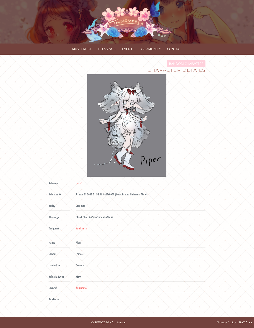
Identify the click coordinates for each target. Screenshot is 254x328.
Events (128, 49)
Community (151, 49)
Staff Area (245, 322)
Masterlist (82, 49)
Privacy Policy (226, 322)
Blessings (106, 49)
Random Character (186, 63)
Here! (79, 183)
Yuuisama (81, 228)
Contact (174, 49)
